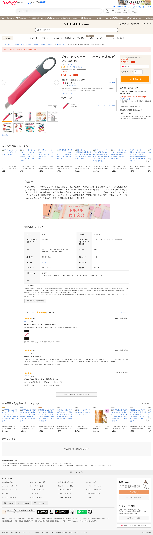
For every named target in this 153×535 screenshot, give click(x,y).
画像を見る (5, 135)
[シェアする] (50, 107)
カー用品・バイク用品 (64, 497)
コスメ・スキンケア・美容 (37, 482)
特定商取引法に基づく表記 (9, 521)
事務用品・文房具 (40, 45)
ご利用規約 (86, 518)
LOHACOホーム (7, 45)
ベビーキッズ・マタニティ (37, 489)
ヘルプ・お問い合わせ (133, 497)
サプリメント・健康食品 (65, 489)
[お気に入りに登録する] (55, 107)
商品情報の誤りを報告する (35, 301)
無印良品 (88, 497)
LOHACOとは (12, 518)
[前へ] (3, 82)
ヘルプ (149, 7)
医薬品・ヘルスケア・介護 (93, 489)
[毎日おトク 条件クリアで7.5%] (76, 18)
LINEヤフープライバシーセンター (44, 532)
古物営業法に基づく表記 (42, 521)
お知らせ (4, 518)
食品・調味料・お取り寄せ (65, 482)
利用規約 (58, 532)
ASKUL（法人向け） (72, 521)
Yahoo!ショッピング (7, 532)
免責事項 (64, 532)
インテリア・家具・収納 (9, 497)
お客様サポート (22, 518)
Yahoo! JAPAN (118, 7)
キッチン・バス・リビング (93, 486)
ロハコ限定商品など (7, 482)
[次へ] (56, 82)
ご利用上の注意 (57, 518)
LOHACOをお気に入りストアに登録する (135, 525)
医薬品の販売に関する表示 (57, 521)
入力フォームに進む (133, 518)
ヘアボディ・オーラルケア (9, 489)
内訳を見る (112, 82)
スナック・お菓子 (91, 482)
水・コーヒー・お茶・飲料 (9, 486)
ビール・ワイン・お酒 (36, 486)
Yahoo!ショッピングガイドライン (78, 532)
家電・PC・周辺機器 (36, 497)
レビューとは (124, 312)
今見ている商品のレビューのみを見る (76, 394)
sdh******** (27, 376)
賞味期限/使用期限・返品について (131, 110)
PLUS (70, 64)
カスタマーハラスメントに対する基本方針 (40, 518)
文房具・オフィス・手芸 (23, 45)
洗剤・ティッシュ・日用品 (65, 486)
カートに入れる (135, 79)
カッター (51, 45)
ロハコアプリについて (20, 512)
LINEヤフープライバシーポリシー (24, 532)
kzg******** (27, 353)
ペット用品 (5, 493)
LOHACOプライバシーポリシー (72, 518)
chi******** (27, 321)
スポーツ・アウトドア (64, 493)
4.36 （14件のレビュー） (75, 67)
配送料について (125, 99)
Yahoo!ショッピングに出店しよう (135, 7)
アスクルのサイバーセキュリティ (99, 518)
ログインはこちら (67, 93)
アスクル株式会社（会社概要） (88, 521)
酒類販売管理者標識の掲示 (26, 521)
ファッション (34, 493)
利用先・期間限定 (72, 85)
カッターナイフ (62, 45)
